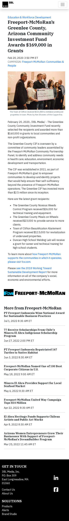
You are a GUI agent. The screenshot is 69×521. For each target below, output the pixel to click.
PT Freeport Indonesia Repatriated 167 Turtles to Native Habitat (30, 351)
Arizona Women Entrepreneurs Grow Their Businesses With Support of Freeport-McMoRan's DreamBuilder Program (33, 436)
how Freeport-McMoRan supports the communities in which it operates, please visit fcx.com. (35, 257)
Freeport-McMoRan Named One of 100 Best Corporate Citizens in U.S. (33, 368)
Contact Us (8, 489)
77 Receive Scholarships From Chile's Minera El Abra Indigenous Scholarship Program (30, 332)
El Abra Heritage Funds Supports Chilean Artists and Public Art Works (32, 418)
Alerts (5, 510)
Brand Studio (9, 514)
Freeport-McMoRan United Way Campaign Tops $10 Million (32, 401)
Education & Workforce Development (29, 17)
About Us (7, 493)
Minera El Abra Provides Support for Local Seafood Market (32, 384)
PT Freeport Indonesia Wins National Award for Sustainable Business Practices (34, 314)
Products (7, 506)
